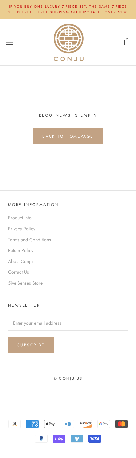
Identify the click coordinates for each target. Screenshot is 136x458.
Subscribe (31, 345)
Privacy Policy (21, 228)
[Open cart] (127, 42)
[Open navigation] (9, 42)
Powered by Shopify (90, 387)
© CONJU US (68, 378)
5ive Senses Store (25, 283)
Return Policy (20, 250)
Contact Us (18, 272)
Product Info (20, 218)
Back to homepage (67, 136)
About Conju (20, 261)
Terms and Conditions (29, 239)
